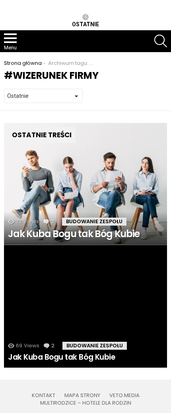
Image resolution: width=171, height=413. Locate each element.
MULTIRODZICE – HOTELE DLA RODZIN (85, 403)
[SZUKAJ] (160, 41)
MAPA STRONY (82, 395)
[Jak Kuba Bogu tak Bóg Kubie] (85, 184)
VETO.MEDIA (124, 395)
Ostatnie (85, 24)
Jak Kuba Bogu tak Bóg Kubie (61, 357)
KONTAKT (43, 395)
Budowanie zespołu (94, 221)
